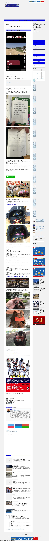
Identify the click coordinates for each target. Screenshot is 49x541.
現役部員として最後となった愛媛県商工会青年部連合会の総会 (16, 529)
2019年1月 (34, 166)
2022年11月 (34, 124)
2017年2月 (34, 187)
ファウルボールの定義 (14, 431)
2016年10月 (34, 191)
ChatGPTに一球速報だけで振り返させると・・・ (42, 289)
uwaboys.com (10, 403)
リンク (34, 53)
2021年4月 (34, 141)
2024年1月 (34, 111)
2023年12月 (34, 112)
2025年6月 (34, 95)
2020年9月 (34, 148)
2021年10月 (34, 136)
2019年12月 (34, 156)
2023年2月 (34, 121)
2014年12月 (34, 211)
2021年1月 (34, 144)
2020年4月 (34, 152)
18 (37, 76)
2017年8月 (34, 182)
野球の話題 (8, 430)
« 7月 (34, 81)
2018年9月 (34, 170)
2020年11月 (34, 146)
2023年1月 (34, 122)
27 (40, 78)
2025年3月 (34, 98)
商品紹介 (35, 45)
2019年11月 (34, 157)
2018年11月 (34, 168)
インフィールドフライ (9, 431)
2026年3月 (34, 87)
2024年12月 (34, 101)
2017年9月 (34, 181)
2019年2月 (34, 165)
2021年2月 (34, 143)
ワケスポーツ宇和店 (24, 534)
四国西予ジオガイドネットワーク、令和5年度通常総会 (15, 528)
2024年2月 (34, 110)
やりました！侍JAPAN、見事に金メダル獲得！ (19, 459)
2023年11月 (34, 113)
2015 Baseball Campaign (36, 56)
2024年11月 (34, 102)
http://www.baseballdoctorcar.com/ (10, 350)
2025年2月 (34, 99)
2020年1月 (34, 155)
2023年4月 (34, 119)
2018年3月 (34, 175)
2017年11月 (34, 179)
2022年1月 (34, 133)
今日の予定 (14, 481)
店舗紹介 (20, 20)
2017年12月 (34, 178)
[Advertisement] (24, 13)
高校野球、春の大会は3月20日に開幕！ (17, 516)
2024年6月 (34, 106)
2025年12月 (34, 90)
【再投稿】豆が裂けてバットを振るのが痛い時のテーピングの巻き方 (40, 222)
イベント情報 (25, 20)
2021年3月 (34, 142)
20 (40, 76)
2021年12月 (34, 134)
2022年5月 (34, 129)
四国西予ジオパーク (32, 20)
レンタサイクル (13, 20)
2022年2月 (34, 132)
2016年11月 (34, 190)
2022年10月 (34, 125)
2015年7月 (34, 205)
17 (35, 76)
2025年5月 (34, 96)
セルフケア (35, 50)
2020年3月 (34, 153)
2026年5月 (34, 85)
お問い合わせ (38, 20)
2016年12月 (34, 189)
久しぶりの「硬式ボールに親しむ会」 (42, 282)
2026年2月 (34, 88)
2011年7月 (34, 215)
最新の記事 (14, 407)
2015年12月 (34, 200)
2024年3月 (34, 109)
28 (42, 78)
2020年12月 (34, 145)
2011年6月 (34, 216)
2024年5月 (34, 107)
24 (35, 78)
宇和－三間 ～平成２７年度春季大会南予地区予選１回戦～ (20, 503)
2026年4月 (34, 86)
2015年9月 (34, 203)
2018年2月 (34, 176)
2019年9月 (34, 159)
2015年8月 (34, 204)
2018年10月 (34, 169)
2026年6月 (34, 84)
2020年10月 (34, 147)
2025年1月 (34, 100)
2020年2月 (34, 154)
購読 (34, 243)
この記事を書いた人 (9, 407)
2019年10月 (34, 158)
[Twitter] (7, 412)
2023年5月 (34, 118)
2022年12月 (34, 123)
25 (37, 78)
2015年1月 (34, 210)
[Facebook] (8, 412)
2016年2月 (34, 198)
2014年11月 (34, 212)
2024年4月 (34, 108)
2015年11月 (34, 201)
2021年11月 (34, 135)
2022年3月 (34, 131)
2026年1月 (34, 89)
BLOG (7, 20)
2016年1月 (34, 199)
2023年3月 (34, 120)
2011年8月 (34, 214)
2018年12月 (34, 167)
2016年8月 (34, 193)
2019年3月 (34, 164)
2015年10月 (34, 202)
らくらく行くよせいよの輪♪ (37, 61)
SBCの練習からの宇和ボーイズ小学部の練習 (18, 466)
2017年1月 (34, 188)
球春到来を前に (14, 509)
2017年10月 (34, 180)
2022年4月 (34, 130)
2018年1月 (34, 177)
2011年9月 (34, 213)
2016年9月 (34, 192)
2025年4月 (34, 97)
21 (42, 76)
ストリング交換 (35, 48)
